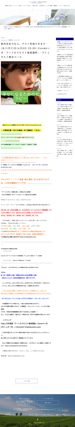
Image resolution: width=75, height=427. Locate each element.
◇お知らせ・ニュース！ (13, 40)
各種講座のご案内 (66, 414)
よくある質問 (49, 5)
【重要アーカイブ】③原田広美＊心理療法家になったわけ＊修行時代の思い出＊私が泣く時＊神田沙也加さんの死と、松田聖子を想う (64, 69)
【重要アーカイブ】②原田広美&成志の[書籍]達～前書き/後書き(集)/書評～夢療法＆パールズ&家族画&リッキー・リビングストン (65, 58)
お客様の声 (42, 5)
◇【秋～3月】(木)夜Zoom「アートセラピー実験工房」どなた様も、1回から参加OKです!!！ (64, 85)
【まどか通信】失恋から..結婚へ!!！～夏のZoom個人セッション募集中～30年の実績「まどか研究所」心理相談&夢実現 (65, 106)
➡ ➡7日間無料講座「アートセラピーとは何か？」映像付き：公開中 (19, 144)
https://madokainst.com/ (34, 125)
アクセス (59, 409)
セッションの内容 (17, 5)
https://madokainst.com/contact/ (16, 346)
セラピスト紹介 (26, 5)
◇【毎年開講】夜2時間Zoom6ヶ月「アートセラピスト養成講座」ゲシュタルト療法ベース (64, 78)
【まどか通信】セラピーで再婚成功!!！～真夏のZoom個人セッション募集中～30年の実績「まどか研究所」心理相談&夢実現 (65, 117)
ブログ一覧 (26, 381)
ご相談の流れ (34, 5)
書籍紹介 (55, 5)
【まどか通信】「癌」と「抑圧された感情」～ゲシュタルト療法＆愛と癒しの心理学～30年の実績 (65, 152)
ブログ (60, 5)
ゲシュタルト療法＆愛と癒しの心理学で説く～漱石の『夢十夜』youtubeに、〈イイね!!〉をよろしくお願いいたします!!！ (65, 141)
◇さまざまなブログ (62, 94)
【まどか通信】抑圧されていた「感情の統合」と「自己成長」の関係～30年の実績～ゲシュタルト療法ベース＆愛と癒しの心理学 (64, 129)
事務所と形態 (8, 5)
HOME (5, 27)
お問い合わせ (66, 5)
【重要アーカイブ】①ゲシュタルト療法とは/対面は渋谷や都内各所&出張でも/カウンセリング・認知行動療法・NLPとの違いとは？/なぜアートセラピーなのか (65, 46)
